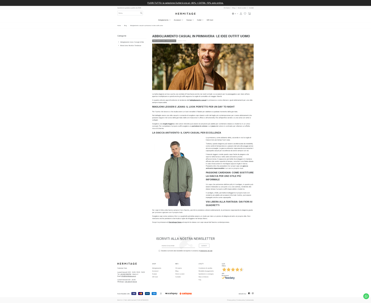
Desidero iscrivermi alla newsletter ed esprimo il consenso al (186, 251)
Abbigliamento (163, 20)
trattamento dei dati (206, 251)
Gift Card (210, 20)
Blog (233, 8)
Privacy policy (231, 300)
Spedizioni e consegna (206, 274)
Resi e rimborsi (203, 277)
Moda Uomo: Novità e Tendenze (130, 45)
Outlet (199, 20)
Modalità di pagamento (206, 271)
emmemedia (250, 300)
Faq (200, 280)
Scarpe (189, 20)
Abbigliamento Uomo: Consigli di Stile (132, 42)
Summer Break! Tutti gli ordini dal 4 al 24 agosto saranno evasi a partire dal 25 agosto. (185, 3)
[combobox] (128, 13)
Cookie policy (241, 300)
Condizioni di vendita (205, 268)
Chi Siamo (227, 8)
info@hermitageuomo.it (128, 276)
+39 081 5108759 (125, 274)
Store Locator (242, 8)
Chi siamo (178, 268)
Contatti (251, 8)
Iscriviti (204, 245)
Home (119, 25)
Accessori (177, 20)
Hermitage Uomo (175, 222)
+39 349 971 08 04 (131, 282)
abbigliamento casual (198, 100)
